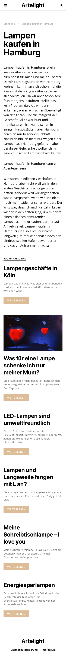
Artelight (33, 5)
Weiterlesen (16, 300)
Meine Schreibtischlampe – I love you (31, 534)
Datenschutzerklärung (24, 649)
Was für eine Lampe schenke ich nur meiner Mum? (29, 365)
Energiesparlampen (29, 585)
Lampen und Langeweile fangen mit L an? (28, 477)
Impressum (49, 649)
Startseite (9, 23)
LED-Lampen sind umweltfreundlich (27, 419)
